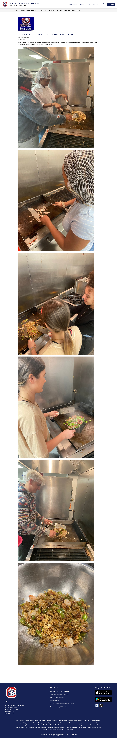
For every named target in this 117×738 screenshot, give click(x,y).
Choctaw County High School (59, 707)
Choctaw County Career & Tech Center (62, 704)
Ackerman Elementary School (59, 694)
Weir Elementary (55, 700)
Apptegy (62, 735)
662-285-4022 (9, 711)
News (42, 10)
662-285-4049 (9, 714)
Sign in (111, 4)
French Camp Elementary (57, 697)
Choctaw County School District (26, 10)
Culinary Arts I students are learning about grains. (64, 10)
